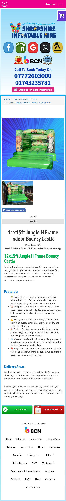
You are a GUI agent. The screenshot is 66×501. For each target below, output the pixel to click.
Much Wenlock (33, 487)
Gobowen (20, 439)
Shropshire (11, 447)
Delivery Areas (34, 455)
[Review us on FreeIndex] (20, 47)
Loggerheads (36, 439)
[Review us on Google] (33, 47)
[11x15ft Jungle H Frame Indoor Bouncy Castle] (33, 149)
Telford (49, 455)
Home (7, 99)
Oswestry (17, 455)
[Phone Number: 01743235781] (33, 83)
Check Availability (53, 409)
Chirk (8, 439)
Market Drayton (19, 463)
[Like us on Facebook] (8, 47)
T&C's (34, 463)
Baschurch (16, 479)
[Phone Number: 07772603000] (33, 76)
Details (33, 216)
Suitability (33, 221)
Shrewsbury (54, 447)
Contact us (50, 479)
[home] (4, 4)
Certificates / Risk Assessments (25, 471)
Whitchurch (50, 471)
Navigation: (50, 4)
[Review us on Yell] (57, 47)
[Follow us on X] (45, 47)
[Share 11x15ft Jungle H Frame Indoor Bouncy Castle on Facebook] (33, 210)
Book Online (20, 409)
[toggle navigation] (59, 4)
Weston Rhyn (27, 447)
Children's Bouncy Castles (25, 99)
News (38, 479)
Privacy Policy (53, 439)
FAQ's (27, 479)
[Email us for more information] (33, 89)
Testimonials (48, 463)
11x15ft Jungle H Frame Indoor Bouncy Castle (29, 102)
